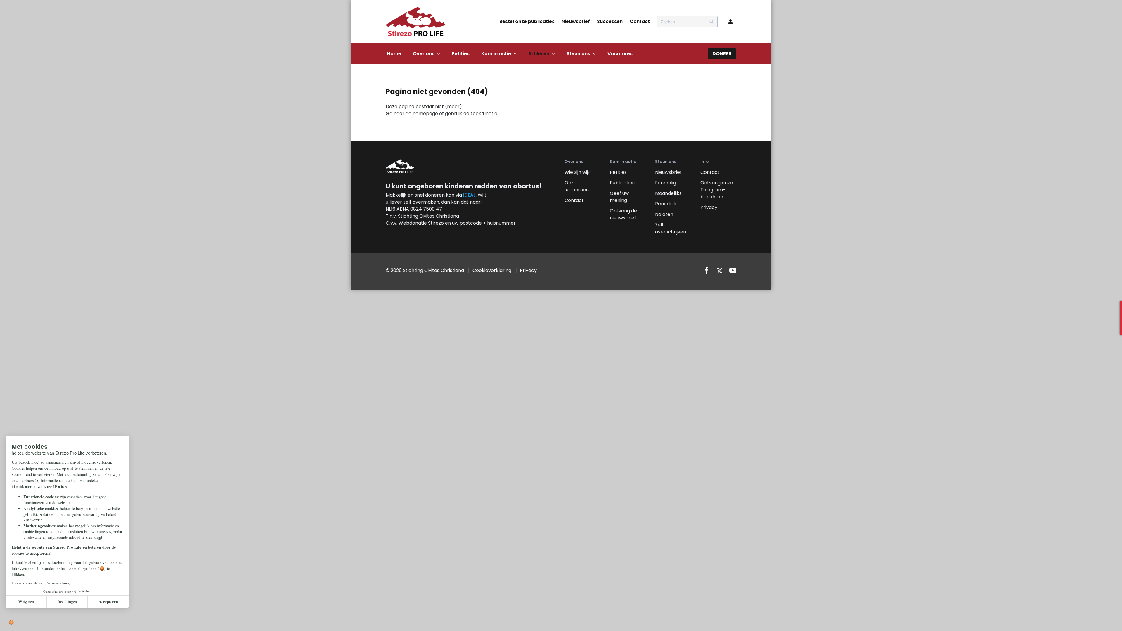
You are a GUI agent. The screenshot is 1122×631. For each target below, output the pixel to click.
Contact (640, 21)
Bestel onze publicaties (527, 21)
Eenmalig (665, 182)
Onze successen (577, 186)
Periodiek (665, 203)
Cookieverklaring (491, 270)
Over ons (423, 53)
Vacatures (620, 53)
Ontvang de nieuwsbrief (623, 214)
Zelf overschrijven (670, 228)
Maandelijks (668, 193)
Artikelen (538, 53)
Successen (610, 21)
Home (394, 53)
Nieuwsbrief (576, 21)
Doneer (722, 53)
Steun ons (578, 53)
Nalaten (664, 214)
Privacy (708, 207)
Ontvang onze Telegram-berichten (716, 189)
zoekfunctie (483, 113)
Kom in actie (496, 53)
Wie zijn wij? (578, 172)
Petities (461, 53)
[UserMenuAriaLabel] (730, 21)
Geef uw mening (619, 197)
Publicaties (622, 182)
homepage (425, 113)
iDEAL (469, 195)
